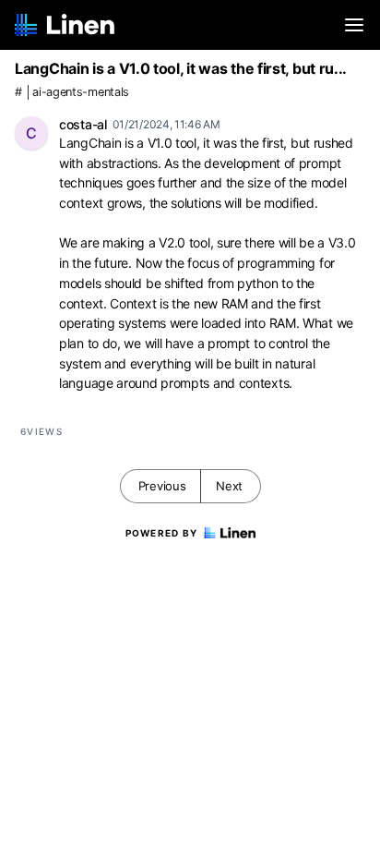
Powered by (161, 532)
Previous (162, 485)
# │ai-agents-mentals (72, 92)
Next (229, 485)
